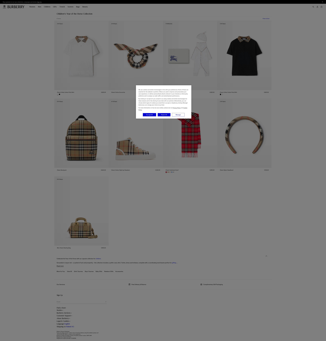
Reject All (164, 115)
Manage (178, 115)
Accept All (149, 115)
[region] (163, 102)
